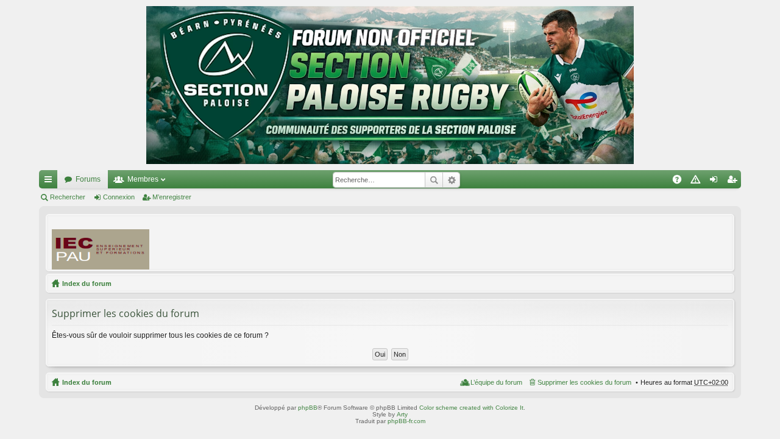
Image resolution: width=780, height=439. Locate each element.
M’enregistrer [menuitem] (734, 181)
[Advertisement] (506, 242)
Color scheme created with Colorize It (471, 407)
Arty (402, 414)
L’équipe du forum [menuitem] (496, 382)
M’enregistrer (171, 197)
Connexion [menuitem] (716, 181)
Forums (88, 179)
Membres (142, 179)
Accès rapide (50, 181)
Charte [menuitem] (697, 181)
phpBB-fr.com (406, 421)
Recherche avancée (451, 180)
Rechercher (434, 180)
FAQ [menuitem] (681, 181)
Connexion (119, 197)
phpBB (307, 407)
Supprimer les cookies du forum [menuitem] (584, 382)
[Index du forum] (390, 85)
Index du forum (87, 283)
